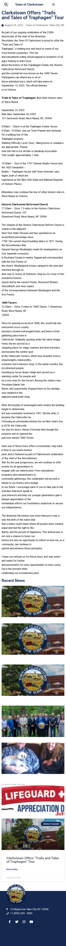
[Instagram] (24, 922)
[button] (6, 4)
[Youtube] (31, 922)
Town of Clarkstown (29, 4)
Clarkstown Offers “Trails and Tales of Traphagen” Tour (32, 860)
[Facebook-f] (9, 922)
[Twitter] (17, 922)
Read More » (12, 869)
